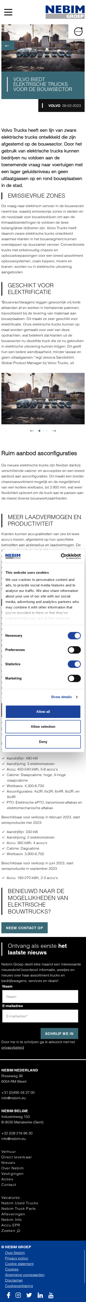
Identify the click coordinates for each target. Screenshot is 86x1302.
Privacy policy (16, 1258)
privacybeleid (12, 1047)
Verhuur (8, 1151)
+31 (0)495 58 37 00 (18, 1092)
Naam (7, 986)
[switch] (74, 650)
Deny (43, 742)
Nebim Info (11, 1219)
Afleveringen (13, 1214)
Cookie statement (19, 1263)
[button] (34, 433)
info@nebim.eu (13, 1098)
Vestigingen (12, 1173)
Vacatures (10, 1197)
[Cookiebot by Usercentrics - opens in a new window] (61, 556)
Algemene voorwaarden (24, 1274)
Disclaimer (14, 1280)
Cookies (12, 1269)
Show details (61, 697)
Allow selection (43, 726)
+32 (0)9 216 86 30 (17, 1133)
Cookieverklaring (19, 1285)
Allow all (43, 712)
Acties (7, 1179)
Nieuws (8, 1162)
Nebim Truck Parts (18, 1208)
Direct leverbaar (16, 1157)
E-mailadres (12, 1006)
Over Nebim (12, 1168)
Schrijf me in (59, 1034)
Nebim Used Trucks (19, 1203)
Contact (8, 1184)
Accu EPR (10, 1225)
